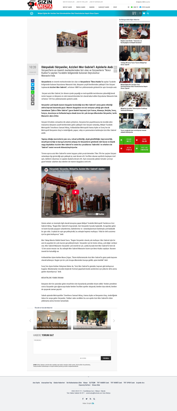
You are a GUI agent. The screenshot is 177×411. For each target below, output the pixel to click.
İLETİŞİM (92, 383)
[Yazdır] (32, 99)
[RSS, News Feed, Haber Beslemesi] (90, 399)
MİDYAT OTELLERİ (82, 2)
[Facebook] (32, 80)
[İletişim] (144, 13)
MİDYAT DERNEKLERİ (96, 2)
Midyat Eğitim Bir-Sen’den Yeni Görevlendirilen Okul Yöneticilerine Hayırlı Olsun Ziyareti (69, 13)
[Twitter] (32, 84)
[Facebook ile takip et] (83, 399)
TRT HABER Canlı (103, 383)
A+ (115, 67)
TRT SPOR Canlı (129, 383)
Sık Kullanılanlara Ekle (74, 383)
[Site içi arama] (148, 13)
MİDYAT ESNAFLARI (68, 2)
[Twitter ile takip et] (86, 399)
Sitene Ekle (96, 385)
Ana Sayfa (36, 383)
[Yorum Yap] (32, 103)
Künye (85, 383)
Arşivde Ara (140, 383)
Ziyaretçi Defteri (84, 385)
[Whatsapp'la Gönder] (32, 92)
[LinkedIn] (32, 88)
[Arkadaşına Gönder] (32, 96)
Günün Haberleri (59, 383)
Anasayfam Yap (46, 383)
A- (115, 71)
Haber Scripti (87, 403)
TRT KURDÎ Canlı (116, 383)
